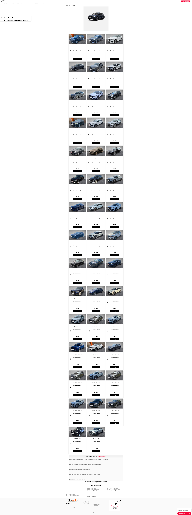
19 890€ (96, 84)
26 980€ (114, 168)
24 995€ (96, 140)
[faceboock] (84, 503)
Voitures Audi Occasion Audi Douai (71, 494)
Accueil (67, 5)
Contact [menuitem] (54, 3)
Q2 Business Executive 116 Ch (96, 186)
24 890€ (77, 140)
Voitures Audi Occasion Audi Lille (70, 489)
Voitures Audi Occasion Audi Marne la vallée (93, 489)
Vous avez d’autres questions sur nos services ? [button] (77, 479)
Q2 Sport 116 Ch (77, 45)
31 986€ (114, 252)
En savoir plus (77, 58)
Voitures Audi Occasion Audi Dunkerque (71, 493)
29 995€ (96, 224)
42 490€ (77, 420)
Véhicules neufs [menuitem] (4, 3)
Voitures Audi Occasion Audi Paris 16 (92, 491)
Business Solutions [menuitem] (48, 3)
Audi (69, 5)
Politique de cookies (95, 505)
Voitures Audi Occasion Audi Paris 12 (92, 490)
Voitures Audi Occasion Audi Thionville (112, 488)
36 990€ (77, 308)
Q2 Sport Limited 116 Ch (77, 73)
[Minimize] (190, 489)
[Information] (188, 489)
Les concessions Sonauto (96, 507)
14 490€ (77, 56)
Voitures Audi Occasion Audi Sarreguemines (113, 489)
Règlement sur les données (96, 512)
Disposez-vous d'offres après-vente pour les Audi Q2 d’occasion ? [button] (79, 469)
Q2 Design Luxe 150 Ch (114, 101)
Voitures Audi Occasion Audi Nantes (92, 495)
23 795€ (114, 112)
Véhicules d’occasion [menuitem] (11, 3)
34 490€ (114, 280)
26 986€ (77, 196)
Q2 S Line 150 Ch (77, 157)
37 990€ (77, 336)
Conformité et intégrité (96, 503)
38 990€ (96, 336)
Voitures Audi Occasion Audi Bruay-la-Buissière (72, 495)
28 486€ (96, 196)
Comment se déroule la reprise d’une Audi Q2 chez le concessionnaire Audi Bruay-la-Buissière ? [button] (84, 474)
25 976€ (114, 140)
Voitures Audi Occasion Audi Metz (112, 491)
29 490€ (114, 196)
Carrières (94, 506)
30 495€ (77, 252)
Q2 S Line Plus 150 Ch (77, 214)
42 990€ (96, 420)
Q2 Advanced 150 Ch (77, 186)
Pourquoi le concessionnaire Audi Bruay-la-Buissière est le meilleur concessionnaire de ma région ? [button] (85, 464)
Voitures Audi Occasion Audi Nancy (112, 490)
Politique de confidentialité (96, 504)
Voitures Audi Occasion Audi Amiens (71, 488)
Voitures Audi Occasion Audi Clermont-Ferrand (113, 495)
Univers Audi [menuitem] (42, 3)
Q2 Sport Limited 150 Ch (96, 45)
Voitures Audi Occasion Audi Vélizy (91, 488)
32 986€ (77, 280)
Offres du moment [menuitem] (27, 3)
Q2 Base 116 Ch (115, 45)
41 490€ (77, 392)
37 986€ (114, 308)
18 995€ (96, 56)
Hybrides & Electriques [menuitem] (19, 3)
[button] (69, 39)
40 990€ (114, 364)
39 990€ (77, 364)
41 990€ (96, 392)
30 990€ (96, 252)
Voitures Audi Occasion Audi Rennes (92, 496)
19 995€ (114, 84)
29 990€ (77, 224)
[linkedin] (88, 503)
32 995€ (96, 280)
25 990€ (77, 168)
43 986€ (114, 420)
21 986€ (96, 112)
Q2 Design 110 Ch (96, 101)
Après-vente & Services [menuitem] (35, 3)
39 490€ (114, 336)
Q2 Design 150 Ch (96, 157)
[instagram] (86, 503)
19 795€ (77, 84)
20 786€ (77, 112)
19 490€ (114, 56)
